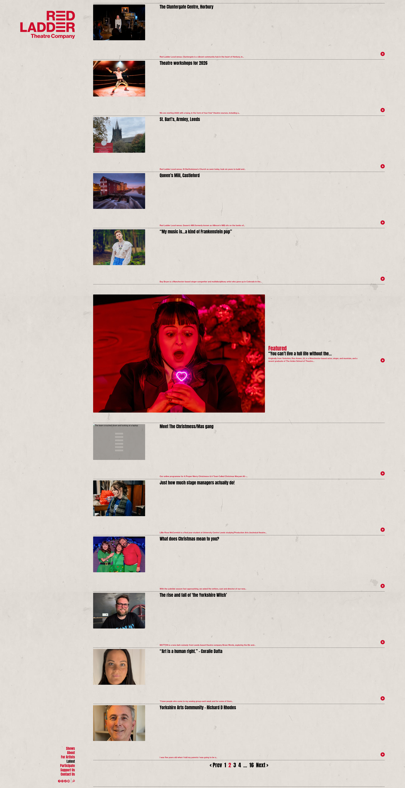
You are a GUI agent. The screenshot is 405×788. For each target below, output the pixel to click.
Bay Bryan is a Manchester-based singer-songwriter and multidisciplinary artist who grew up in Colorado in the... (211, 281)
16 (251, 764)
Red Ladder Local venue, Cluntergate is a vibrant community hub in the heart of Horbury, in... (202, 57)
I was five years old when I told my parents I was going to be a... (188, 757)
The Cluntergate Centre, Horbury (186, 6)
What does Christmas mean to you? (189, 538)
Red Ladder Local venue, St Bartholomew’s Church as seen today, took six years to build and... (203, 169)
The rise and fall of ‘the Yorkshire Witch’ (193, 594)
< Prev (216, 764)
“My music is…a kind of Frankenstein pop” (196, 231)
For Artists (68, 756)
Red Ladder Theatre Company (47, 25)
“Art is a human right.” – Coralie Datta (191, 650)
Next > (262, 764)
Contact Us (68, 774)
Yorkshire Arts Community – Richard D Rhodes (198, 707)
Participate (67, 765)
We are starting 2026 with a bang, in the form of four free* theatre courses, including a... (200, 113)
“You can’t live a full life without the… (300, 353)
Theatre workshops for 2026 (183, 62)
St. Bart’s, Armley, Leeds (180, 118)
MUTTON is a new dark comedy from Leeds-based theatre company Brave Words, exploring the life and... (207, 645)
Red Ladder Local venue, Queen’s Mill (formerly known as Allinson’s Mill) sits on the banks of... (202, 225)
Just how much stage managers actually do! (197, 482)
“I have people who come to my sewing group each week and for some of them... (196, 701)
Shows (70, 748)
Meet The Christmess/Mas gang (186, 426)
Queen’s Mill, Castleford (180, 175)
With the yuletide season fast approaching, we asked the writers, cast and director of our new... (203, 589)
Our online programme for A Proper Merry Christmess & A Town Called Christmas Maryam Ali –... (204, 476)
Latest (71, 761)
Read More (383, 54)
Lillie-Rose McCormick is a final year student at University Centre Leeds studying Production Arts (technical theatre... (213, 532)
